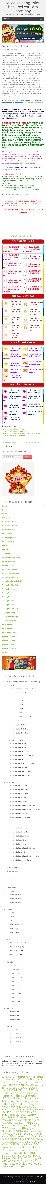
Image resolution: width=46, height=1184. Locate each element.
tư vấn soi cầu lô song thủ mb (20, 775)
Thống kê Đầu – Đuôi (11, 609)
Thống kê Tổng (8, 613)
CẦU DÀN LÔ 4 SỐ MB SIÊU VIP (23, 236)
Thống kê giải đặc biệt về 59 (21, 1163)
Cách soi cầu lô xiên (20, 1084)
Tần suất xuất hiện (10, 617)
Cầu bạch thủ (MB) (10, 569)
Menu (6, 19)
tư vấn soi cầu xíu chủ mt (18, 814)
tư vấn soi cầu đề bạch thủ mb (20, 713)
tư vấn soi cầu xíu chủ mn (14, 436)
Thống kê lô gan (9, 589)
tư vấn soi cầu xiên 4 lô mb (19, 733)
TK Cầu (9, 940)
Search (27, 456)
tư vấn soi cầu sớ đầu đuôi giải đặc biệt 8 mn (22, 433)
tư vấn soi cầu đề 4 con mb (19, 697)
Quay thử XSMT (9, 644)
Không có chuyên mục (19, 1129)
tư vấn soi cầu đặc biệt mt (19, 793)
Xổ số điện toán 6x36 (11, 557)
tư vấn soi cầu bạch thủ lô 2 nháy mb (23, 763)
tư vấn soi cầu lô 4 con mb (19, 743)
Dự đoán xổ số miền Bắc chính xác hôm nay (19, 1124)
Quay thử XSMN (9, 640)
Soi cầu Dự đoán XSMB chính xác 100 (22, 1143)
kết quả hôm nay (9, 518)
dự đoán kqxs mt (27, 1104)
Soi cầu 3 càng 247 (15, 1133)
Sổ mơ (4, 652)
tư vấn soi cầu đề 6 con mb (19, 701)
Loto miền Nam (8, 628)
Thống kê (6, 553)
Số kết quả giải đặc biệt (22, 1154)
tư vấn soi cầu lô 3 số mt (18, 801)
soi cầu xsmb (33, 1150)
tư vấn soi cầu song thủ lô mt (20, 818)
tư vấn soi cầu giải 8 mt (18, 797)
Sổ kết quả (10, 891)
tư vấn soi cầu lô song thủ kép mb (22, 771)
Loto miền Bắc (8, 624)
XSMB (4, 506)
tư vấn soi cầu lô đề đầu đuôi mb (21, 767)
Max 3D (5, 546)
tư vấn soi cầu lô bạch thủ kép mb (22, 755)
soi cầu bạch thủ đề (20, 1142)
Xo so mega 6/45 (9, 538)
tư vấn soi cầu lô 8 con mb (19, 751)
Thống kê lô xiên (9, 593)
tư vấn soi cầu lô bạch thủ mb (20, 759)
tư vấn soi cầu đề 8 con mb (19, 705)
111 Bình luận (15, 49)
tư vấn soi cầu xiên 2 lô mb (19, 725)
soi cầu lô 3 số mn (11, 100)
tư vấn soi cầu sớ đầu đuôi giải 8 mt (22, 805)
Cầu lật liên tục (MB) (10, 573)
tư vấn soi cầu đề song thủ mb (20, 717)
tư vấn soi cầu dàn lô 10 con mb (21, 693)
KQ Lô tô (9, 1008)
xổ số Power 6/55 (9, 542)
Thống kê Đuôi (8, 605)
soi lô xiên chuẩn (26, 1153)
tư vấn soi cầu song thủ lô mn (20, 860)
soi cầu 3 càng (37, 1131)
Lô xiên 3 (26, 1130)
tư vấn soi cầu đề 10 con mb (20, 709)
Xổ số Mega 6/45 (15, 929)
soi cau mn (28, 102)
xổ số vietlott (7, 534)
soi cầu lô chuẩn (17, 1148)
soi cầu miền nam (9, 1150)
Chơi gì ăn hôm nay (13, 867)
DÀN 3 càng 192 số (25, 1090)
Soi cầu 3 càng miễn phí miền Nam (22, 1138)
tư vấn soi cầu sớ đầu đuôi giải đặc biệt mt (25, 809)
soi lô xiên (10, 1153)
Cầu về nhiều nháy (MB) (12, 581)
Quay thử (9, 1027)
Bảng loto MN (15, 1015)
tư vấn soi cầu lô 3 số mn (18, 844)
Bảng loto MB (15, 1019)
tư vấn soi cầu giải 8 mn (10, 442)
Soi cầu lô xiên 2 (22, 1148)
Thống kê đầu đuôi (10, 585)
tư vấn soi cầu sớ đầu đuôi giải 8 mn (22, 848)
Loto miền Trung (9, 632)
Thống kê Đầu (8, 601)
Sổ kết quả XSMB (9, 522)
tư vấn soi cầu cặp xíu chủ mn (16, 431)
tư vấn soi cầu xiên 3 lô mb (19, 729)
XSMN (4, 510)
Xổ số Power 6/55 (16, 925)
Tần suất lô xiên (13, 1166)
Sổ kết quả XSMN (9, 526)
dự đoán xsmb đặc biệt (23, 1120)
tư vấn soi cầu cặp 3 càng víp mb (21, 689)
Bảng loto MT (14, 1011)
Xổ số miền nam (12, 825)
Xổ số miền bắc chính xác (15, 740)
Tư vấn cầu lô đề (12, 871)
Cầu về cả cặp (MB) (10, 577)
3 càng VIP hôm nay (16, 1076)
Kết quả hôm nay (12, 887)
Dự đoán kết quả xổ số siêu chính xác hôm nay (20, 1106)
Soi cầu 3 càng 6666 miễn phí (21, 1135)
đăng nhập (13, 451)
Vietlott (9, 909)
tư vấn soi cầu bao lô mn (14, 429)
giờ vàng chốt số (15, 1128)
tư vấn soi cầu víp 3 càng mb (20, 721)
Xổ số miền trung (12, 782)
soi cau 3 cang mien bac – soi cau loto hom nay (23, 7)
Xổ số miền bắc (11, 686)
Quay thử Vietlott (9, 648)
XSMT (4, 514)
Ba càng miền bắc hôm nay (22, 1078)
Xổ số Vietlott (14, 933)
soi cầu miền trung (22, 1150)
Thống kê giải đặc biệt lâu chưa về (21, 1160)
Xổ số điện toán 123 (10, 561)
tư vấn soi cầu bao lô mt (18, 785)
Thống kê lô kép (9, 597)
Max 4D (5, 549)
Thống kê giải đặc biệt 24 (21, 1157)
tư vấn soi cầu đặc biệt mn (19, 836)
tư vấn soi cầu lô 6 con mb (19, 747)
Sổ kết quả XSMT (9, 530)
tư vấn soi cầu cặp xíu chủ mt (20, 789)
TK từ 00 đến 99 (9, 621)
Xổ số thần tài (8, 565)
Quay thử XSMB (9, 636)
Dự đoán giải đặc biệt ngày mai (20, 1102)
